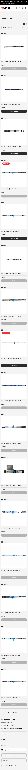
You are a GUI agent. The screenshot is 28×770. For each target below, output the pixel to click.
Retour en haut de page (14, 712)
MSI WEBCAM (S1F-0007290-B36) (10, 655)
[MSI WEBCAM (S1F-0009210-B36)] (14, 513)
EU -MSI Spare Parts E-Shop (10, 765)
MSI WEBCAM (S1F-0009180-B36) (10, 570)
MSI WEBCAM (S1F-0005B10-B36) (10, 697)
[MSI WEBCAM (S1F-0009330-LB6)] (14, 132)
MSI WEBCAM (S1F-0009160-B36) (10, 613)
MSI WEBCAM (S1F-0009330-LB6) (11, 146)
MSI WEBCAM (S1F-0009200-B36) (11, 189)
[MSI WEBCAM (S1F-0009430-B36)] (14, 301)
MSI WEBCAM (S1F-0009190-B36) (10, 231)
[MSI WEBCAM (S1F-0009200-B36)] (14, 174)
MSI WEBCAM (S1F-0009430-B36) (11, 316)
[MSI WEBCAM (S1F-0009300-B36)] (14, 386)
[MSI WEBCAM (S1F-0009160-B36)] (14, 598)
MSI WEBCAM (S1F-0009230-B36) (11, 485)
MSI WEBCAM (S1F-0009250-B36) (11, 443)
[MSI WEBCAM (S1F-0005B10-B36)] (14, 683)
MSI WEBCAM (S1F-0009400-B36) (11, 358)
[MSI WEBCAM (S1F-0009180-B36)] (14, 555)
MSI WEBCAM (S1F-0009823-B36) (10, 104)
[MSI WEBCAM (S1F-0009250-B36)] (14, 428)
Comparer (19, 24)
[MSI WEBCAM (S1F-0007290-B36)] (14, 640)
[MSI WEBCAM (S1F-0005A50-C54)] (14, 47)
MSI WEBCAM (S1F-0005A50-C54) (11, 62)
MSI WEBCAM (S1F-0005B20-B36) (11, 273)
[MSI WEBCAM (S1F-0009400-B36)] (14, 344)
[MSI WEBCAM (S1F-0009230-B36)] (14, 471)
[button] (22, 8)
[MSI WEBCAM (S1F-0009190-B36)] (14, 216)
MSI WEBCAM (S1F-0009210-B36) (10, 528)
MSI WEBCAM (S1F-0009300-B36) (11, 401)
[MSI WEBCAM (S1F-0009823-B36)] (14, 89)
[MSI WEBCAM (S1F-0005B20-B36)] (14, 259)
